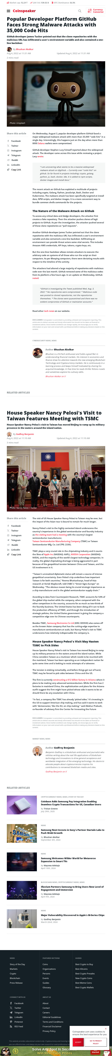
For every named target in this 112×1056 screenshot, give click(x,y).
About (45, 1003)
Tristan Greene (51, 808)
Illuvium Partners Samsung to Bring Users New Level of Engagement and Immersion (72, 888)
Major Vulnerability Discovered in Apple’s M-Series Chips (72, 915)
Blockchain (15, 978)
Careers (46, 1012)
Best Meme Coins (83, 982)
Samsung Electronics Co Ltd (60, 623)
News (54, 340)
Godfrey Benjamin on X (56, 771)
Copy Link (16, 169)
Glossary (47, 987)
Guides (46, 982)
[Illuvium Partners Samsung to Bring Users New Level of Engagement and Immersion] (22, 891)
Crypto (13, 973)
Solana (41, 143)
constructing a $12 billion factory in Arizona (74, 679)
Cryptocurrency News (51, 797)
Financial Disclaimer (52, 1026)
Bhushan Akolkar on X (55, 376)
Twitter (14, 145)
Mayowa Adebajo (52, 865)
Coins (45, 964)
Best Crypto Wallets (84, 987)
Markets (13, 969)
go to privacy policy (96, 1042)
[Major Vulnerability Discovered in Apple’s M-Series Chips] (22, 919)
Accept (78, 1042)
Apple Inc (48, 554)
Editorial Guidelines (52, 1017)
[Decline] (105, 1028)
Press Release (16, 982)
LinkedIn (15, 164)
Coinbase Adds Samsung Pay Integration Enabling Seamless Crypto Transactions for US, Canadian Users (71, 803)
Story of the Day (76, 797)
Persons (46, 973)
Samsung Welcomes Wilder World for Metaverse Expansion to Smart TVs (68, 860)
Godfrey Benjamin (25, 434)
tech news (49, 311)
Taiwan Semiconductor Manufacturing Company (56, 541)
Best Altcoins (81, 969)
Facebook (16, 141)
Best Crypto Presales (85, 973)
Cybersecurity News (42, 340)
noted (35, 278)
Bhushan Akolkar (24, 49)
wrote (40, 156)
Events (46, 978)
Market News (39, 739)
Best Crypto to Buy (84, 964)
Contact (46, 1008)
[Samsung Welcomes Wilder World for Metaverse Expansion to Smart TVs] (22, 862)
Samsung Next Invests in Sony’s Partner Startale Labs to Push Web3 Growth (72, 831)
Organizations (49, 969)
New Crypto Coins (83, 978)
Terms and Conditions (53, 1021)
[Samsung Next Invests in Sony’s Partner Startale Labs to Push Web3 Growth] (22, 834)
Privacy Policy (49, 1031)
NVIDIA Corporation (80, 554)
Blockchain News (49, 882)
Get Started (95, 1051)
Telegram (15, 155)
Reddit (15, 160)
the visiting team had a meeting (51, 534)
